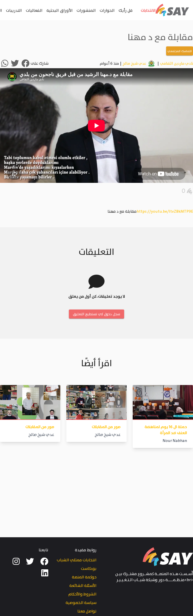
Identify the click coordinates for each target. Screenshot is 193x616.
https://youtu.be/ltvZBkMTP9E (165, 211)
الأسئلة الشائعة (82, 586)
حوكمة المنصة (84, 577)
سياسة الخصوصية (81, 603)
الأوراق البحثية (59, 10)
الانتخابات (148, 10)
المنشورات (86, 10)
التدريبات (14, 10)
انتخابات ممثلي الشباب (76, 560)
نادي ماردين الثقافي (176, 64)
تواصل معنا (86, 611)
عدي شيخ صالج (134, 64)
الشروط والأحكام (82, 594)
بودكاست (88, 569)
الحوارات (107, 10)
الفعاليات (34, 10)
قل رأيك (126, 10)
